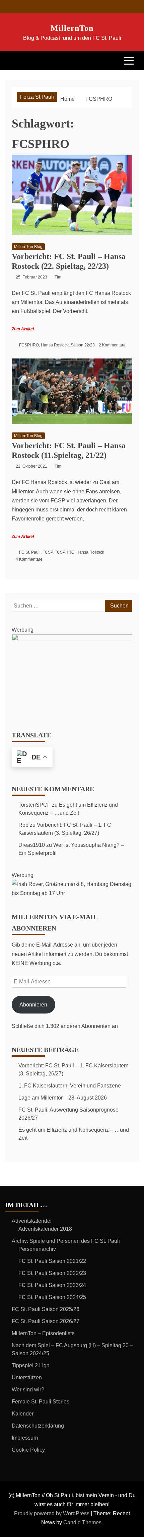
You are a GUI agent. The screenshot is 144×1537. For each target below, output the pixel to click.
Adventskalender (32, 1221)
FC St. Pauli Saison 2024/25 (52, 1297)
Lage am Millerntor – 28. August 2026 (62, 1098)
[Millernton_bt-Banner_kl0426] (72, 639)
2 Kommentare (112, 345)
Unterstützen (27, 1377)
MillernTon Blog (28, 246)
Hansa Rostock (55, 345)
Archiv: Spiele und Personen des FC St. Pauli (66, 1241)
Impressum (25, 1438)
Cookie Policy (28, 1450)
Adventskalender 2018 (45, 1229)
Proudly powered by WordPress (52, 1513)
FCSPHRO (29, 345)
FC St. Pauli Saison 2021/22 (52, 1261)
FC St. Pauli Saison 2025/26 (45, 1309)
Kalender (22, 1414)
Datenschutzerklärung (38, 1426)
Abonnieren (33, 1004)
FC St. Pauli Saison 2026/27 (45, 1321)
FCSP (48, 552)
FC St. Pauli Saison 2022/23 (52, 1273)
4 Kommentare (29, 559)
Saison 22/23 (83, 345)
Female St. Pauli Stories (40, 1401)
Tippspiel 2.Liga (31, 1365)
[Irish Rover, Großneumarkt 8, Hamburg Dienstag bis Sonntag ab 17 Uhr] (72, 893)
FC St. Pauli (30, 552)
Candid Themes (82, 1522)
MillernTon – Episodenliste (43, 1333)
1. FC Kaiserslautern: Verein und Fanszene (69, 1085)
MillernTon (72, 28)
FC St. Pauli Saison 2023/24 (52, 1285)
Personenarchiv (37, 1249)
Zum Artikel (23, 329)
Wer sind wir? (28, 1389)
